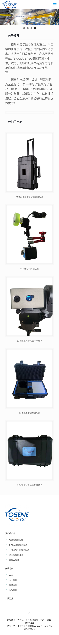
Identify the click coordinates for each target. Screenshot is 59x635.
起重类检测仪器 (16, 555)
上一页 (4, 16)
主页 (11, 575)
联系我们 (13, 590)
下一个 (55, 16)
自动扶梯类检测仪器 (18, 545)
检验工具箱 (14, 560)
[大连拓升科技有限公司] (9, 5)
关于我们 (13, 580)
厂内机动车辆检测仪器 (19, 550)
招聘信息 (13, 585)
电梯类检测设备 (16, 539)
